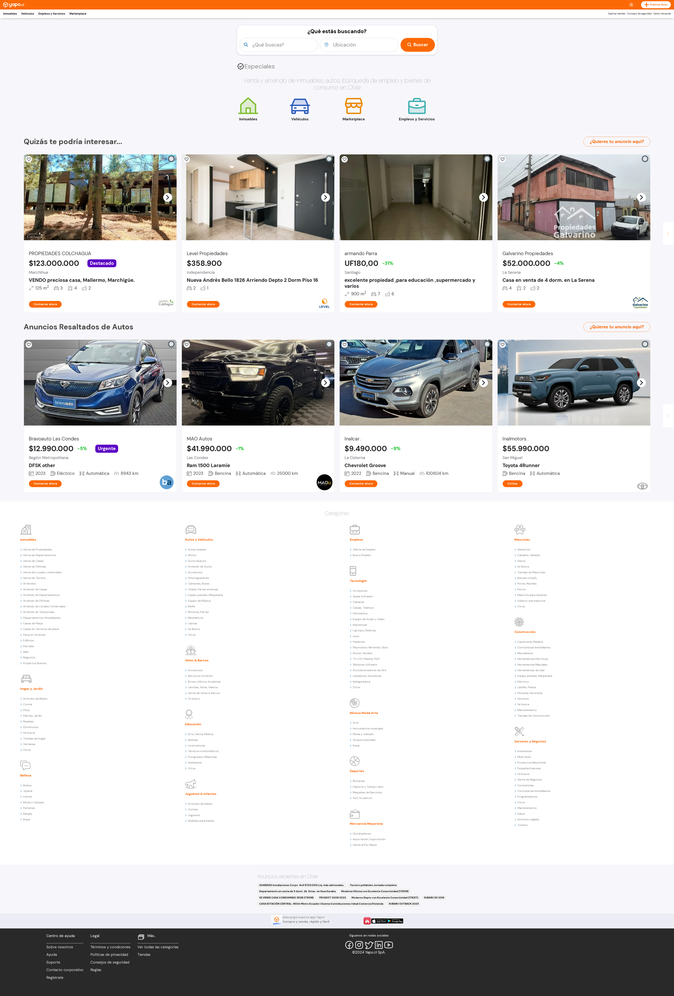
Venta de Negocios (529, 779)
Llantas (192, 623)
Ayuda (51, 954)
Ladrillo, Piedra (526, 687)
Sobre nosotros (59, 947)
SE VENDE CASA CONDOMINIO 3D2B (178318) (286, 897)
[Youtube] (389, 945)
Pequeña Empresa (529, 768)
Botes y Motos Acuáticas (204, 681)
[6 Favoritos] (502, 159)
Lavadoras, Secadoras (367, 676)
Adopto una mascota (531, 601)
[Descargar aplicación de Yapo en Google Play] (395, 921)
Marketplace (78, 13)
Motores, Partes (198, 612)
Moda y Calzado (33, 802)
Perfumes (29, 808)
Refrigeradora (361, 681)
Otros (27, 750)
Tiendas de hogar (34, 738)
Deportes (357, 771)
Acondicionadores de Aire (369, 670)
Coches (193, 809)
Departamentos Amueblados (42, 618)
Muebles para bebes (201, 821)
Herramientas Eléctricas (532, 659)
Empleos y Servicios (51, 13)
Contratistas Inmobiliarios (533, 647)
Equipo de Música (199, 601)
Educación (193, 724)
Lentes (27, 796)
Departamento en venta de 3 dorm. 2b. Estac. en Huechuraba (297, 891)
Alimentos (523, 549)
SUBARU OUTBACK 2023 (404, 903)
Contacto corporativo (64, 969)
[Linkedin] (379, 945)
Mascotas (522, 539)
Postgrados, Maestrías (202, 757)
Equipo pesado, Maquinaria (205, 595)
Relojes (27, 814)
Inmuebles (10, 13)
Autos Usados (197, 549)
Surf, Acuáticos (362, 798)
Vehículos (27, 13)
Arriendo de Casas (35, 589)
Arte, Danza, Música (200, 734)
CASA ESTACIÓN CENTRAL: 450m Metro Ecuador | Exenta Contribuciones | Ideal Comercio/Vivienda (321, 903)
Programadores (527, 796)
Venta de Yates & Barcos (204, 693)
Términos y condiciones (110, 947)
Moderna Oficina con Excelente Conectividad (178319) (375, 891)
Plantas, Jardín (32, 716)
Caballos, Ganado (528, 555)
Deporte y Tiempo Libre (368, 787)
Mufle (191, 606)
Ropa (26, 819)
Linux (356, 636)
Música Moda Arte (364, 713)
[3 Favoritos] (187, 344)
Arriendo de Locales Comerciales (44, 606)
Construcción (525, 632)
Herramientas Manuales (532, 664)
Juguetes (194, 815)
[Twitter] (369, 945)
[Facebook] (349, 945)
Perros (521, 589)
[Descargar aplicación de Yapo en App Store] (379, 921)
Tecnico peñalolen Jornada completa (373, 885)
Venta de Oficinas (34, 566)
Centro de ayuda (662, 13)
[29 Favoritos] (187, 159)
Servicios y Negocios (530, 741)
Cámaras (358, 602)
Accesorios (195, 572)
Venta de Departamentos (39, 555)
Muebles (28, 721)
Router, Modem (362, 653)
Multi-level (524, 757)
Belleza (25, 775)
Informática (360, 613)
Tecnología (358, 581)
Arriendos (29, 583)
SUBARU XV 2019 (434, 897)
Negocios (29, 657)
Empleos (356, 539)
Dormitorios (30, 727)
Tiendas (143, 954)
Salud (520, 814)
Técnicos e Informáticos (203, 751)
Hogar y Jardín (31, 689)
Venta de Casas (33, 561)
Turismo (522, 825)
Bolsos (27, 785)
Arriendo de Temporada (38, 612)
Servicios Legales (528, 819)
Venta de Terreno (34, 578)
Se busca (29, 733)
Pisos (26, 710)
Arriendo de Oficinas (36, 601)
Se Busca (194, 629)
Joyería (27, 791)
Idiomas (193, 740)
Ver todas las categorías (158, 947)
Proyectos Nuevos (35, 663)
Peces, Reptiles (527, 583)
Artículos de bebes (200, 804)
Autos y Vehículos (199, 539)
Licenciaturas (196, 745)
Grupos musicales (364, 740)
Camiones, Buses (198, 583)
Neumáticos (195, 618)
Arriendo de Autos (200, 566)
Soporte (53, 962)
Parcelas (28, 646)
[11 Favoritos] (29, 159)
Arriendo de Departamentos (41, 595)
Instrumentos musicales (368, 728)
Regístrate (54, 977)
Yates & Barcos (197, 660)
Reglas (95, 969)
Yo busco (194, 698)
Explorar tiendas (616, 13)
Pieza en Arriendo (34, 635)
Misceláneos (525, 653)
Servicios (523, 698)
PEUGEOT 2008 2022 (332, 897)
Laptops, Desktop (364, 630)
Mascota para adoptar (532, 595)
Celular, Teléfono (363, 608)
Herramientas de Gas (530, 670)
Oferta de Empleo (364, 549)
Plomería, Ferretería (529, 693)
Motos (192, 555)
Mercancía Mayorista (366, 824)
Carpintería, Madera (530, 642)
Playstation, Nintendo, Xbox (370, 647)
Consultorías (525, 785)
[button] (167, 197)
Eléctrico (523, 681)
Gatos (521, 561)
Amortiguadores (198, 578)
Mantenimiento (527, 710)
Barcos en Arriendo (200, 676)
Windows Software (365, 664)
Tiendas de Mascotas (531, 572)
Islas (26, 652)
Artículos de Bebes (35, 698)
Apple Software (363, 596)
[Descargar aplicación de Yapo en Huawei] (367, 921)
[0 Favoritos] (29, 344)
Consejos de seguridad (639, 13)
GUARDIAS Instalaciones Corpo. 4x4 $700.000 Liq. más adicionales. (301, 885)
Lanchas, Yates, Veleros (203, 687)
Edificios (28, 640)
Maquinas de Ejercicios (367, 792)
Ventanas (29, 744)
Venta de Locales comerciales (42, 572)
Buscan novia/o (527, 578)
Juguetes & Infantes (200, 794)
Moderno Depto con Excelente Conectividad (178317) (385, 897)
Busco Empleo (362, 555)
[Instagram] (359, 945)
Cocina (27, 704)
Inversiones (524, 751)
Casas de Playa (33, 623)
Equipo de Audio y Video (369, 619)
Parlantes (359, 642)
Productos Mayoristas (531, 762)
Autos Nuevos (197, 561)
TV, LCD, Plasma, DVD (366, 659)
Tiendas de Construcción (533, 716)
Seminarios (195, 762)
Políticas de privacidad (109, 954)
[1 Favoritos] (344, 159)
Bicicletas (359, 781)
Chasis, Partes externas (203, 589)
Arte (356, 723)
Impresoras (360, 625)
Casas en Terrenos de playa (41, 629)
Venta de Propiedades (37, 549)
